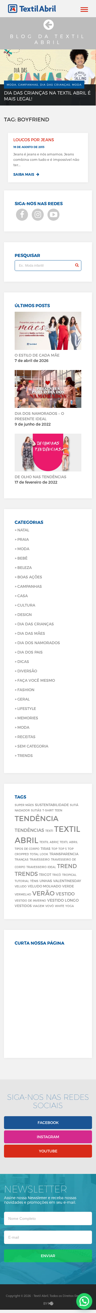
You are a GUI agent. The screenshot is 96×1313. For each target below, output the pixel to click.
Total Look (39, 854)
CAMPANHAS (29, 586)
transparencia (63, 854)
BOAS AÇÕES (29, 577)
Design (24, 614)
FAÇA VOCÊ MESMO (36, 680)
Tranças (22, 859)
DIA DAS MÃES (31, 633)
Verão (43, 893)
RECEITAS (26, 736)
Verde (68, 886)
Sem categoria (32, 746)
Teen (58, 810)
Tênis (34, 881)
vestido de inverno (30, 900)
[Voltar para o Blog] (48, 27)
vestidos (23, 906)
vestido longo (63, 900)
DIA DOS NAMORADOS (38, 642)
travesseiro (40, 859)
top (54, 848)
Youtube (48, 1151)
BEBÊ (22, 558)
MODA (23, 727)
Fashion (25, 689)
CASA (22, 595)
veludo (21, 886)
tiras (45, 848)
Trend (67, 865)
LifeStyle (26, 708)
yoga (69, 906)
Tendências (29, 830)
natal (23, 530)
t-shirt (48, 810)
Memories (27, 718)
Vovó (49, 906)
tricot (45, 874)
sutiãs (36, 810)
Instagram (48, 1136)
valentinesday (67, 881)
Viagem (38, 906)
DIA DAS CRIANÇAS (35, 624)
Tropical (69, 874)
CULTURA (26, 605)
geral (23, 699)
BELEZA (24, 567)
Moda (23, 548)
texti (49, 830)
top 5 (62, 848)
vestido (65, 893)
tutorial (22, 881)
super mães (24, 805)
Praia (23, 539)
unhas (45, 881)
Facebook (48, 1122)
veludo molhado (44, 886)
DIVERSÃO (27, 671)
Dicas (23, 661)
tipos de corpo (27, 848)
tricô (56, 874)
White (59, 906)
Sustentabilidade (52, 805)
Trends (25, 755)
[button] (84, 1301)
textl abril (69, 842)
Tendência (36, 818)
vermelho (23, 894)
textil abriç (49, 842)
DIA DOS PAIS (30, 652)
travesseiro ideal (41, 867)
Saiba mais (24, 174)
